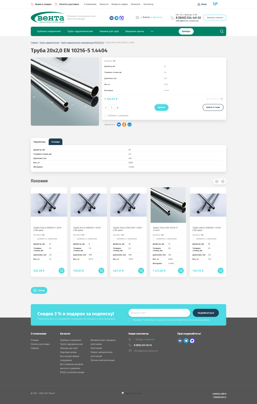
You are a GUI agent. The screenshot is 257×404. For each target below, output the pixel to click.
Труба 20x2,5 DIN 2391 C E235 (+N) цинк (127, 228)
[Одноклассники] (124, 125)
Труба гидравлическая (49, 42)
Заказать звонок (215, 17)
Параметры (39, 142)
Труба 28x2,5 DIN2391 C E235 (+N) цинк (206, 228)
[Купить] (62, 271)
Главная (34, 42)
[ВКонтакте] (119, 125)
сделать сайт (218, 393)
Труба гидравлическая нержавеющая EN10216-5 (82, 42)
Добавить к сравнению (118, 115)
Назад (41, 290)
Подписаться (206, 313)
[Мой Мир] (130, 125)
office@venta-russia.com (187, 21)
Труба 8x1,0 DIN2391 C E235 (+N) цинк (87, 228)
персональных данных (198, 320)
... (152, 30)
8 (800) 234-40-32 (188, 18)
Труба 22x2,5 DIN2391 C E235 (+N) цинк (47, 228)
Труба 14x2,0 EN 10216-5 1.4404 (165, 228)
